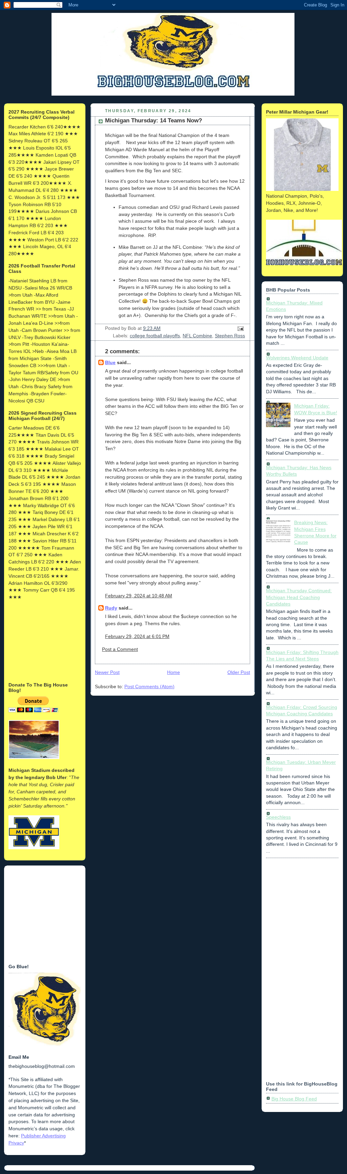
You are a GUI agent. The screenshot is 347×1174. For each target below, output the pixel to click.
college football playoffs (155, 335)
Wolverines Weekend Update (297, 357)
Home (173, 672)
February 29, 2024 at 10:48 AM (138, 595)
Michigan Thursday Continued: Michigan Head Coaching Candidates (299, 597)
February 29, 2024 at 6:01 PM (137, 636)
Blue (110, 362)
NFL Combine (197, 335)
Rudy (111, 608)
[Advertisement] (42, 640)
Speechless (278, 817)
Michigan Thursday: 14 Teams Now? (153, 120)
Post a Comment (120, 649)
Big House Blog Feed (294, 1098)
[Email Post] (239, 328)
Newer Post (107, 672)
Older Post (238, 672)
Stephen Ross (230, 335)
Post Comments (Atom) (149, 686)
